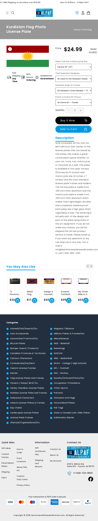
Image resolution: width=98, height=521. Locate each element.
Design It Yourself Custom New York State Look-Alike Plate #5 (49, 293)
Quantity (59, 110)
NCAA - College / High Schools (70, 363)
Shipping (6, 472)
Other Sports (61, 388)
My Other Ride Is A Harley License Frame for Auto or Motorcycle (83, 293)
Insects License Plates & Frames (27, 402)
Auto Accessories (19, 333)
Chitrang (87, 29)
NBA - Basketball (63, 358)
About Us (54, 455)
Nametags (59, 348)
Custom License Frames (23, 368)
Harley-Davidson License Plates (27, 388)
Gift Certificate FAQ (40, 451)
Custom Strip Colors (22, 478)
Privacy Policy (23, 485)
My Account (56, 461)
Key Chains (16, 407)
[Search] (12, 13)
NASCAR (58, 353)
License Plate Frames (21, 417)
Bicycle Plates (17, 343)
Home (77, 29)
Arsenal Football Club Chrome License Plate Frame (65, 293)
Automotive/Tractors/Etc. (24, 338)
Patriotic (58, 392)
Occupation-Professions (67, 383)
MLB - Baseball (62, 343)
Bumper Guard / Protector (24, 348)
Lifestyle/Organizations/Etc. (25, 422)
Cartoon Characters (21, 358)
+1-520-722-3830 (83, 473)
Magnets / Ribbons (64, 328)
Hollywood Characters (22, 397)
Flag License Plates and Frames (27, 378)
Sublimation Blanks (64, 417)
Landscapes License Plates (24, 412)
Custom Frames (5, 456)
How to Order (20, 451)
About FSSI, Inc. (22, 469)
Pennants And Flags (64, 397)
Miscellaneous (61, 338)
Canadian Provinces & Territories (28, 353)
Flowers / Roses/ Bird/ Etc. (24, 383)
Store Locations (21, 460)
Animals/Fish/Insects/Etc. (24, 328)
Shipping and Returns (39, 463)
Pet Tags (58, 407)
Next (91, 266)
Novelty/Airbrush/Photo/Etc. (69, 378)
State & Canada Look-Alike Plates (72, 412)
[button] (7, 13)
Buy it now (67, 120)
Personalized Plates (64, 402)
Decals (14, 373)
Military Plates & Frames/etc (69, 333)
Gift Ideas (6, 448)
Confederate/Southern (22, 363)
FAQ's (4, 477)
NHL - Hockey (61, 373)
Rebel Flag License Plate (31, 293)
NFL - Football (61, 368)
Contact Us (55, 449)
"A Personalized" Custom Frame (15, 293)
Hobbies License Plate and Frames (28, 392)
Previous (88, 266)
